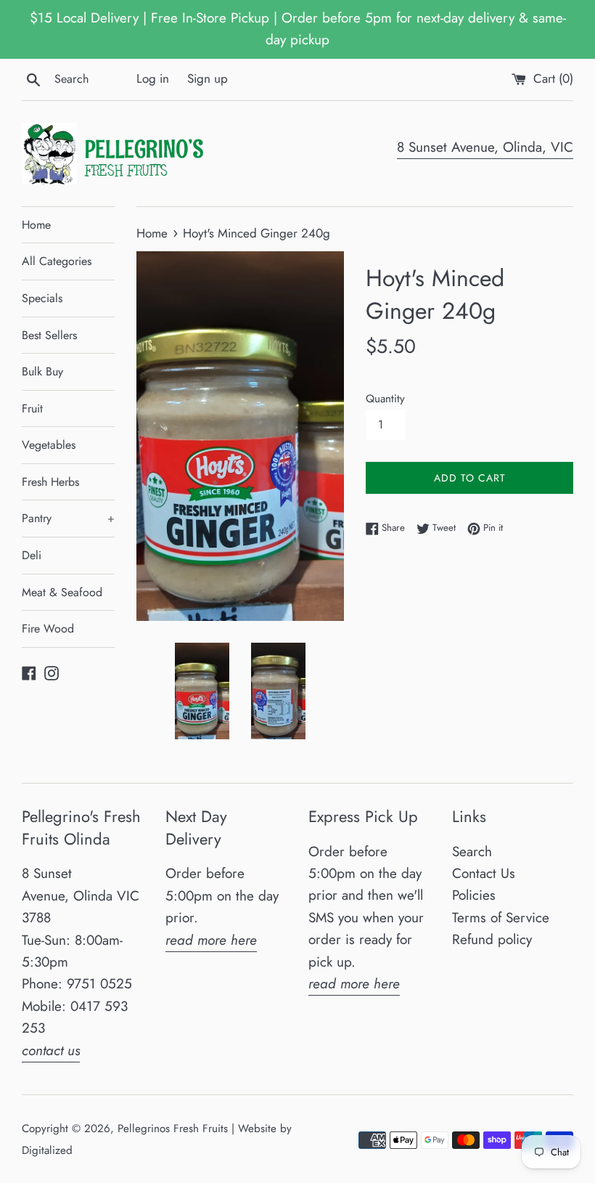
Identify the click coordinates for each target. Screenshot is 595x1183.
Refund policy (492, 939)
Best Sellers (49, 335)
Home (36, 224)
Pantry (68, 518)
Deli (31, 555)
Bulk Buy (42, 371)
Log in (152, 78)
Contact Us (483, 873)
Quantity (385, 399)
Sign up (207, 78)
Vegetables (48, 444)
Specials (42, 298)
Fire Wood (48, 628)
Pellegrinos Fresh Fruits (173, 1129)
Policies (474, 895)
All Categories (56, 261)
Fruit (32, 408)
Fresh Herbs (50, 481)
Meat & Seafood (62, 592)
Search (472, 851)
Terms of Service (500, 917)
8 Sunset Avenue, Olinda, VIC (485, 147)
